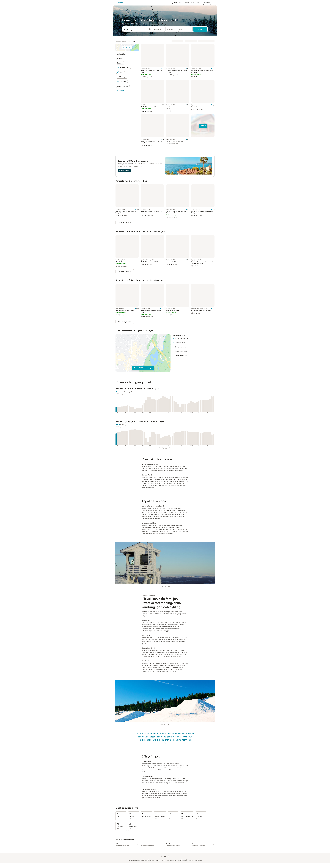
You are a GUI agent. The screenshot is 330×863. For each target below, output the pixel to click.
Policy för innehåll (182, 860)
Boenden (120, 58)
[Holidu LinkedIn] (165, 856)
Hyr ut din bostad (189, 2)
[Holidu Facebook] (168, 856)
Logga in (199, 2)
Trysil (134, 41)
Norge (129, 41)
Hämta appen (177, 2)
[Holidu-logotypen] (122, 2)
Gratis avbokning (122, 86)
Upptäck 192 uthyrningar (143, 368)
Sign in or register (124, 170)
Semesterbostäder (121, 41)
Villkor (163, 860)
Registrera (207, 2)
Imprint (158, 860)
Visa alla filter (120, 90)
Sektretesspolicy (171, 860)
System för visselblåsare (195, 860)
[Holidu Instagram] (161, 856)
